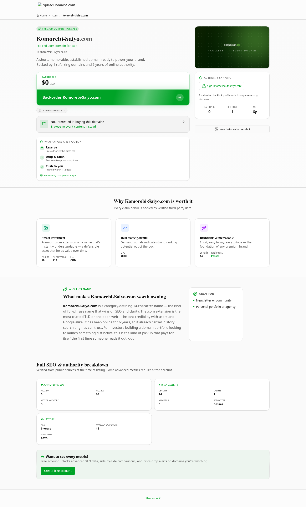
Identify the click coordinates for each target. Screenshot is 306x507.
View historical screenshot (235, 129)
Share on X (153, 498)
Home (43, 15)
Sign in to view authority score (224, 86)
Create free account (58, 471)
